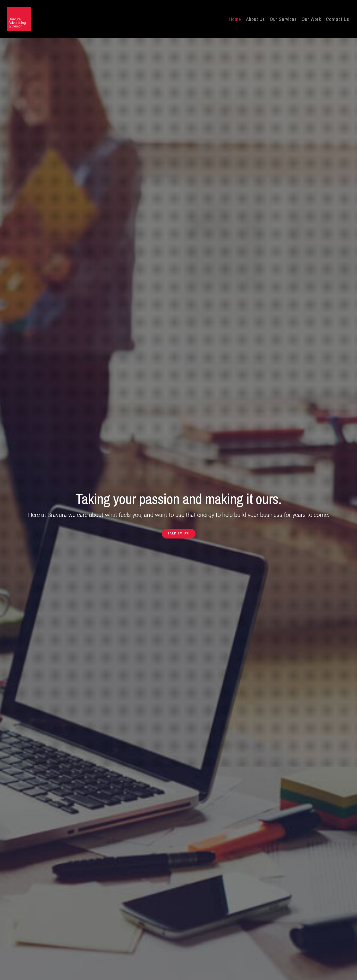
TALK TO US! (179, 533)
